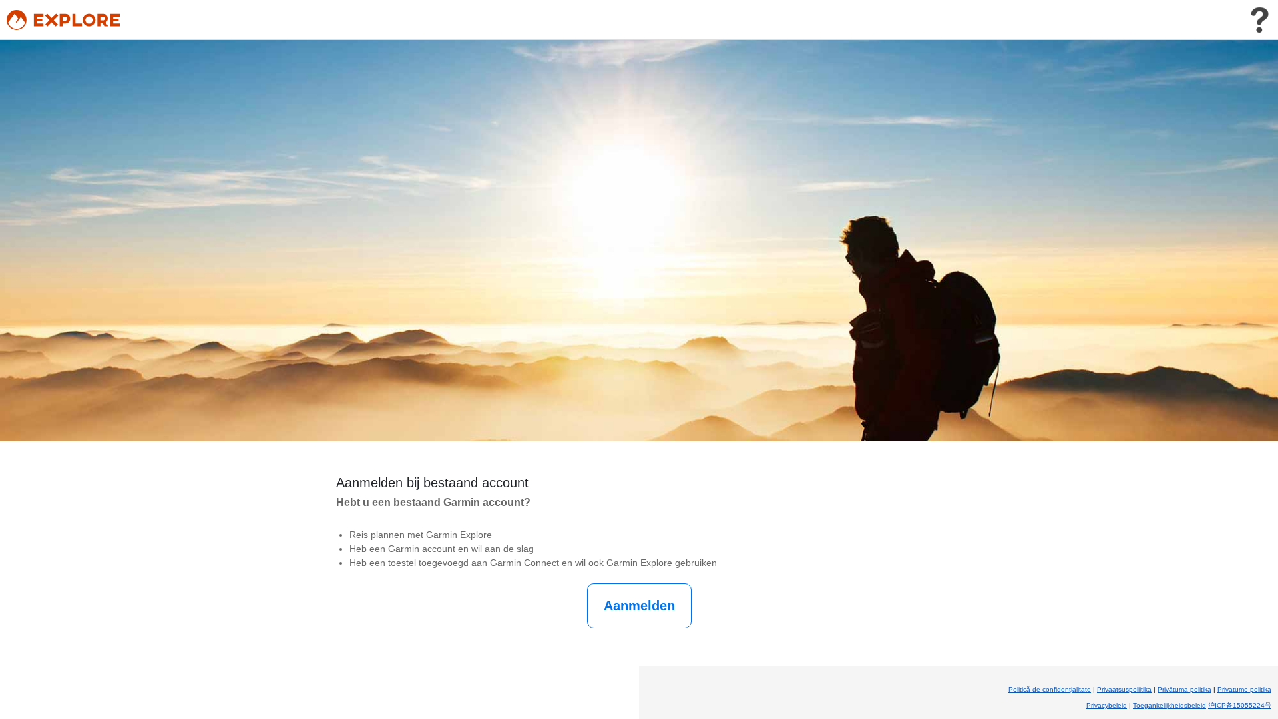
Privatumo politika (1244, 689)
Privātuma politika (1184, 689)
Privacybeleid (1106, 705)
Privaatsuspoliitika (1124, 689)
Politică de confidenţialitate (1049, 689)
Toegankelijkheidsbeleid (1169, 705)
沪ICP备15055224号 (1239, 705)
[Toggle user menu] (1259, 20)
